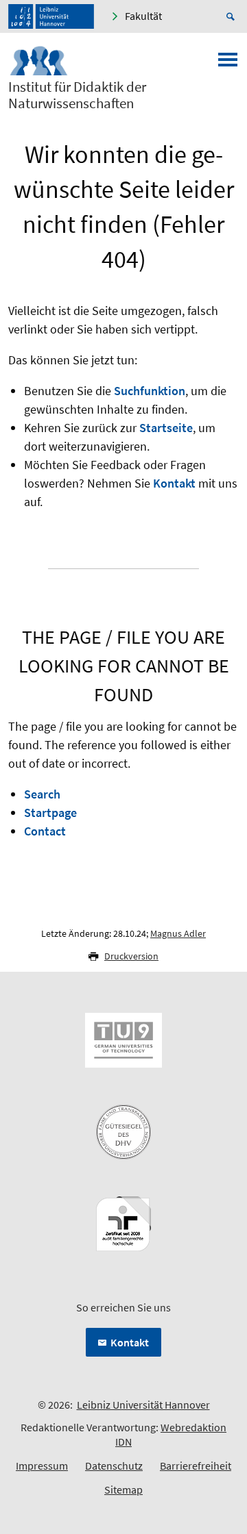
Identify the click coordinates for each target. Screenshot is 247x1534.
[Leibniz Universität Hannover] (51, 16)
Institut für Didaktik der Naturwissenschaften (77, 95)
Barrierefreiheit (195, 1465)
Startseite (166, 428)
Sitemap (123, 1489)
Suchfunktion (149, 391)
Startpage (50, 812)
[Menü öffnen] (228, 64)
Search (42, 794)
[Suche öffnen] (232, 16)
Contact (45, 831)
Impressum (42, 1465)
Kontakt (174, 483)
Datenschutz (114, 1465)
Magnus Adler (178, 933)
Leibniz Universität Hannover (143, 1404)
